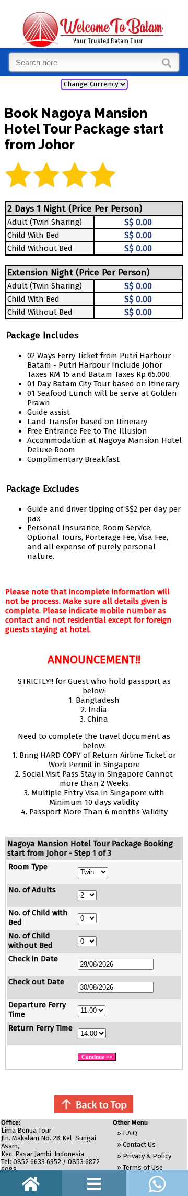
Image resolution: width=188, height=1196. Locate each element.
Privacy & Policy (147, 1156)
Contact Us (139, 1144)
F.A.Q (130, 1133)
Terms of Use (143, 1167)
